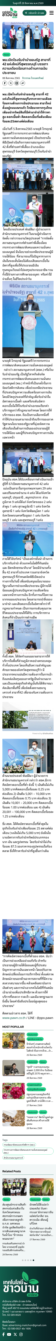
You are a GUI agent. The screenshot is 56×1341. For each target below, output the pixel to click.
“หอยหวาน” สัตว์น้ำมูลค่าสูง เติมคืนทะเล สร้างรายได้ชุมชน (40, 1120)
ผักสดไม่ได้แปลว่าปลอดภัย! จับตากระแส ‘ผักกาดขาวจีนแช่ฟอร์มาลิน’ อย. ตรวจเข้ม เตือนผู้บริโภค (41, 1213)
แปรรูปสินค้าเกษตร (36, 1089)
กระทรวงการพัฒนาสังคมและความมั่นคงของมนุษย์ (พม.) (25, 1151)
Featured (32, 1034)
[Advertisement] (28, 884)
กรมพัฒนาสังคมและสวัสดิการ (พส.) (19, 1144)
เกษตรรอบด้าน (34, 1084)
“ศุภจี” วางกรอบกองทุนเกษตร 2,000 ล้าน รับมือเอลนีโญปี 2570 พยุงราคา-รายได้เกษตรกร (39, 1072)
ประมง (43, 1112)
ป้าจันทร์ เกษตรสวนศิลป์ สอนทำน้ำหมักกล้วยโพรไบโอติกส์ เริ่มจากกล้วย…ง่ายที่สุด (39, 1049)
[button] (22, 1260)
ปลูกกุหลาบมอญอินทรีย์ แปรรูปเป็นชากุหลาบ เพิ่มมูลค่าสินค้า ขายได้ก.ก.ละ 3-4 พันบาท (40, 1099)
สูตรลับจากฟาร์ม (35, 1039)
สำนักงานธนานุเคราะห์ (13, 1157)
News (6, 54)
